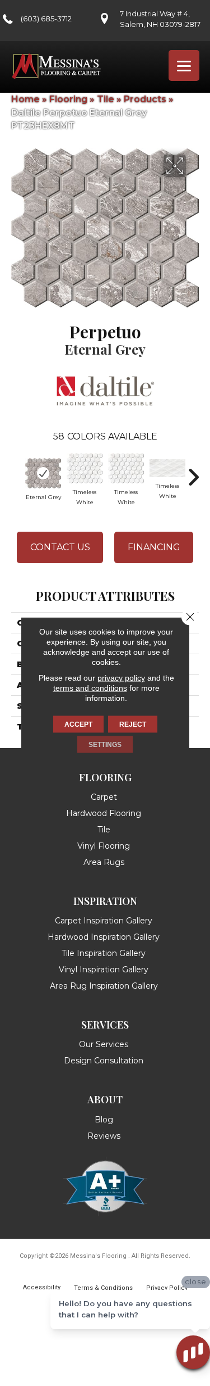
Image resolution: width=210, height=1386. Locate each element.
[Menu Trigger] (184, 65)
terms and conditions (90, 687)
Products (145, 99)
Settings (105, 745)
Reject (132, 724)
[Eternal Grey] (43, 473)
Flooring (68, 99)
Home (25, 99)
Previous (16, 471)
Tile (105, 99)
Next (193, 471)
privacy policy (121, 677)
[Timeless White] (84, 468)
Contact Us (60, 547)
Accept (78, 724)
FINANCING (154, 547)
